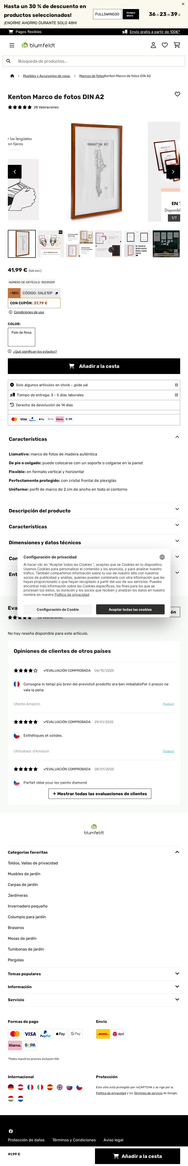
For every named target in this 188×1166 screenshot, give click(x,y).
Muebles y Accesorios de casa (46, 76)
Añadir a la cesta (98, 366)
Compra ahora (131, 14)
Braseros (16, 927)
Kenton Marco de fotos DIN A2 (127, 76)
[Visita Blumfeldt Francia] (30, 1087)
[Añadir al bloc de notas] (177, 94)
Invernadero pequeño (27, 906)
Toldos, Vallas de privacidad (33, 863)
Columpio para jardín (27, 917)
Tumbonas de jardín (26, 949)
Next (173, 172)
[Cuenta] (153, 45)
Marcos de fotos (91, 76)
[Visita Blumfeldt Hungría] (11, 1099)
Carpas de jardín (23, 884)
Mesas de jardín (22, 938)
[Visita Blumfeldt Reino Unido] (60, 1087)
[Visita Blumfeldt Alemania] (11, 1087)
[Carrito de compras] (177, 45)
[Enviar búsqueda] (8, 61)
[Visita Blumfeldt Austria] (21, 1087)
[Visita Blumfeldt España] (50, 1087)
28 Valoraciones (46, 107)
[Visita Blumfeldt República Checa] (79, 1087)
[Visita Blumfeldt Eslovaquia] (69, 1087)
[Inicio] (16, 76)
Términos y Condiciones (74, 1140)
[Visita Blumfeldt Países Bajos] (21, 1099)
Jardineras (18, 895)
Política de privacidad (111, 1093)
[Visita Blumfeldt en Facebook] (11, 1131)
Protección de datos (26, 1140)
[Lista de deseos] (165, 45)
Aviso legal (113, 1140)
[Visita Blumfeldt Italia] (40, 1087)
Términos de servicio (148, 1093)
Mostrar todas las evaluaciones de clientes (101, 793)
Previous (15, 172)
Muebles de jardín (24, 874)
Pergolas (16, 960)
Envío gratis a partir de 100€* (155, 32)
